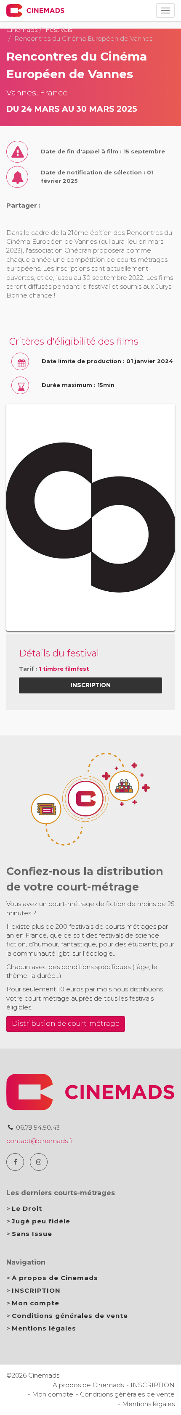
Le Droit (27, 1208)
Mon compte (35, 1303)
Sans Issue (32, 1234)
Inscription (91, 685)
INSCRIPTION (36, 1290)
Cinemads (21, 30)
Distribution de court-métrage (66, 1024)
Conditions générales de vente (70, 1316)
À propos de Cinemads (55, 1278)
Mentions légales (44, 1328)
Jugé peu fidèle (41, 1221)
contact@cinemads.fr (39, 1141)
